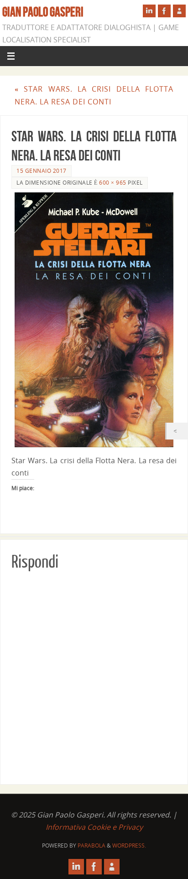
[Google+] (179, 11)
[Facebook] (164, 11)
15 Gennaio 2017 (41, 171)
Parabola (91, 845)
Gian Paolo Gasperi (43, 12)
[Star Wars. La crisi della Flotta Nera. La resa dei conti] (94, 319)
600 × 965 (112, 182)
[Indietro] (177, 431)
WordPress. (129, 845)
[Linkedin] (149, 11)
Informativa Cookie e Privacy (94, 827)
